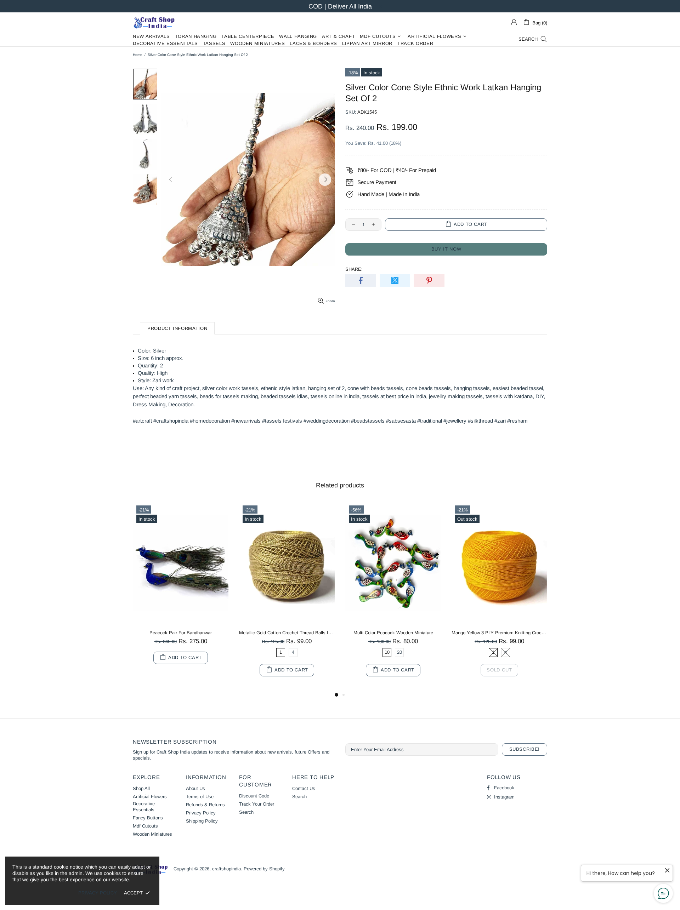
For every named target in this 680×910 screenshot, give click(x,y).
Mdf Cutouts (145, 826)
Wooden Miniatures (152, 834)
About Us (195, 788)
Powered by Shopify (264, 868)
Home (137, 55)
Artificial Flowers (150, 796)
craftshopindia (154, 22)
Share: (354, 269)
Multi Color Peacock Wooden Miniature (393, 632)
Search (246, 812)
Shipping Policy (202, 821)
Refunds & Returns (205, 804)
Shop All (141, 788)
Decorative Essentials (144, 806)
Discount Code (254, 796)
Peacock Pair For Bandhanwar (180, 632)
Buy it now (446, 249)
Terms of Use (200, 796)
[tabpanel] (181, 590)
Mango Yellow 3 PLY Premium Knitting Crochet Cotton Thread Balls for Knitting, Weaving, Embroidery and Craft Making (499, 632)
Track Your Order (256, 804)
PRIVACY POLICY (97, 892)
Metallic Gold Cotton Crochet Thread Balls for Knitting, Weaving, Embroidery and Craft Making (287, 632)
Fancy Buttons (148, 817)
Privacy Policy (201, 812)
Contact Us (303, 788)
